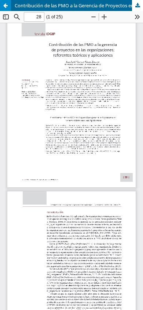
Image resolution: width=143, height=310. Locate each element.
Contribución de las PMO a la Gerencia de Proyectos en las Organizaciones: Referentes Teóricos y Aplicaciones (79, 5)
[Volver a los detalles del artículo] (5, 5)
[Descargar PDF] (137, 5)
